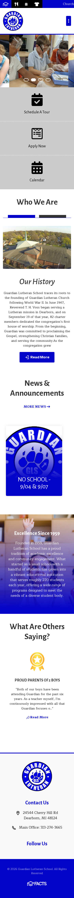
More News (34, 406)
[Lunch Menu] (16, 4)
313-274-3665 (51, 827)
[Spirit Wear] (36, 4)
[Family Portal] (5, 4)
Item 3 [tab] (50, 80)
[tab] (21, 216)
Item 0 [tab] (28, 80)
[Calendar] (26, 4)
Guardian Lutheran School (13, 21)
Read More (39, 357)
